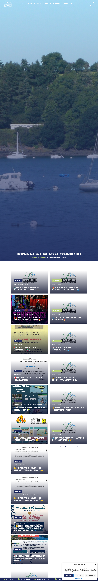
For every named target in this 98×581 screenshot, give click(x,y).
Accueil (34, 257)
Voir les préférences (90, 575)
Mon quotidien (41, 257)
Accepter (68, 575)
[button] (95, 564)
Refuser (79, 575)
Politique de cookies (79, 578)
